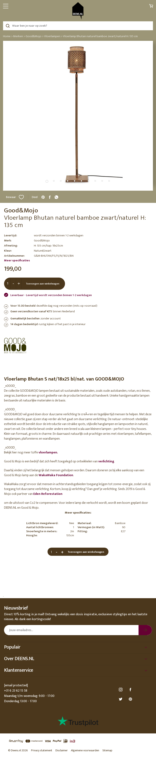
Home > (8, 36)
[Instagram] (121, 689)
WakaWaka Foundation (56, 475)
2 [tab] (53, 181)
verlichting (106, 461)
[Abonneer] (145, 630)
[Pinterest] (131, 699)
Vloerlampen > (53, 36)
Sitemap (107, 750)
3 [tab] (60, 181)
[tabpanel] (78, 116)
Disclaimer (61, 750)
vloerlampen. (48, 452)
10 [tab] (109, 181)
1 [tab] (47, 181)
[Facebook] (131, 689)
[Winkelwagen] (151, 7)
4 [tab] (67, 181)
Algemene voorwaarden (85, 750)
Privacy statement (41, 750)
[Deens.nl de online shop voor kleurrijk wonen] (78, 11)
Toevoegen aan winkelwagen (42, 283)
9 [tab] (102, 181)
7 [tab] (88, 181)
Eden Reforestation (47, 494)
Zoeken (7, 25)
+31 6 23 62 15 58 (15, 690)
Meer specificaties (17, 260)
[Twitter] (121, 699)
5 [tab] (74, 181)
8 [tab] (95, 181)
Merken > (19, 36)
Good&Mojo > (34, 36)
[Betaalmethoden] (78, 741)
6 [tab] (81, 181)
